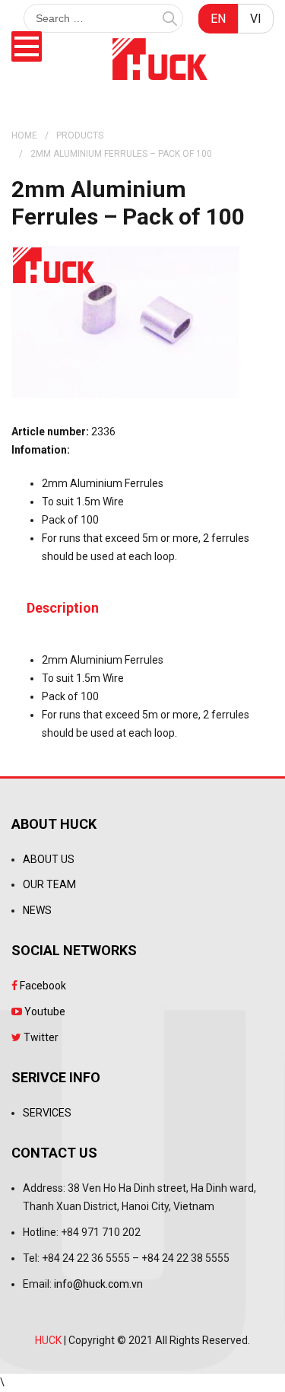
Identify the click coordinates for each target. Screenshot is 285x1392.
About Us (48, 859)
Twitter (40, 1037)
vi (255, 18)
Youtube (43, 1011)
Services (47, 1113)
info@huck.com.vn (98, 1284)
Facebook (41, 985)
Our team (49, 884)
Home (24, 135)
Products (79, 135)
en (218, 18)
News (37, 910)
